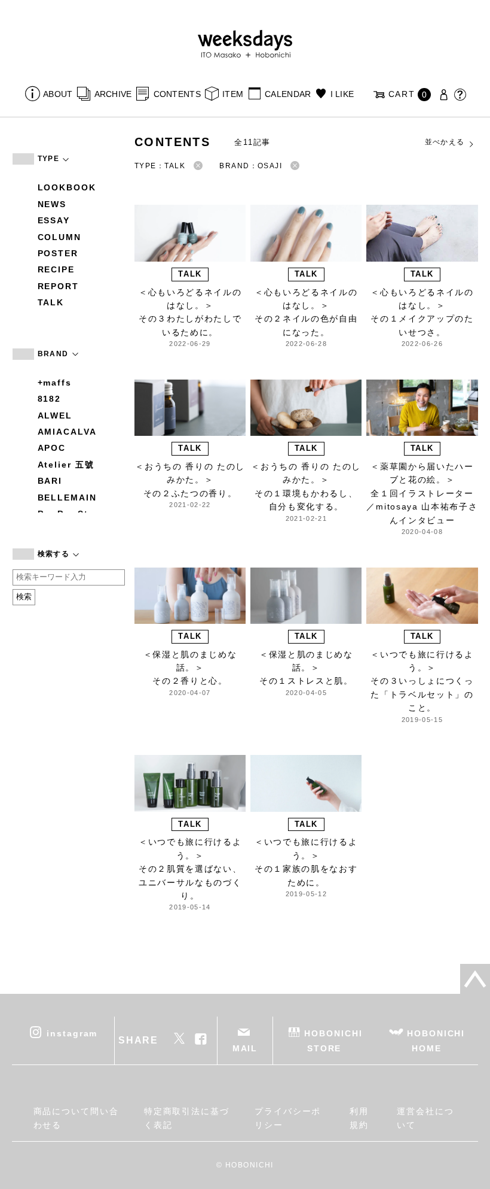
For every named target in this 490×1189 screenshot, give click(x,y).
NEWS (52, 204)
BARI (50, 481)
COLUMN (60, 237)
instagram (72, 1033)
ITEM (232, 94)
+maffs (55, 382)
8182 (50, 399)
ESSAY (54, 220)
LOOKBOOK (67, 187)
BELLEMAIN (67, 497)
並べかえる (445, 142)
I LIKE (342, 94)
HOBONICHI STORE (333, 1041)
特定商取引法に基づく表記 (186, 1117)
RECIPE (56, 269)
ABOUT (57, 94)
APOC (52, 448)
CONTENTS (177, 94)
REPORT (58, 286)
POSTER (58, 253)
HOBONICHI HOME (436, 1041)
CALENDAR (288, 94)
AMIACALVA (67, 431)
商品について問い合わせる (76, 1117)
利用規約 (359, 1117)
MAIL (245, 1048)
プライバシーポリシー (288, 1117)
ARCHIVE (112, 94)
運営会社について (425, 1117)
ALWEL (55, 415)
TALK (51, 302)
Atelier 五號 (66, 464)
